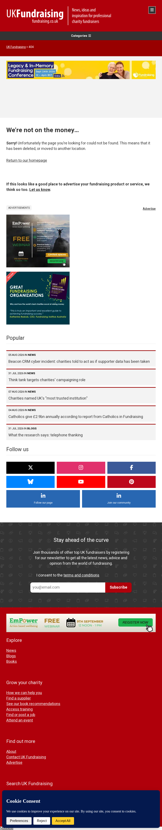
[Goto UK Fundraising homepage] (80, 15)
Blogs (11, 656)
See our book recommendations (33, 704)
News (11, 650)
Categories (79, 36)
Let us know (39, 190)
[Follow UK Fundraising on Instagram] (81, 468)
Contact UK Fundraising (26, 757)
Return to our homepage (26, 160)
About (11, 752)
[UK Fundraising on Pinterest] (131, 482)
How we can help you (24, 693)
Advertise (149, 209)
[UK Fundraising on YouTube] (81, 482)
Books (11, 661)
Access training (19, 709)
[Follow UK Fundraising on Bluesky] (30, 482)
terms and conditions (81, 575)
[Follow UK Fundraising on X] (30, 468)
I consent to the (67, 575)
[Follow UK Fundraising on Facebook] (131, 468)
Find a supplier (18, 698)
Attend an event (19, 720)
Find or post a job (20, 715)
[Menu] (152, 10)
